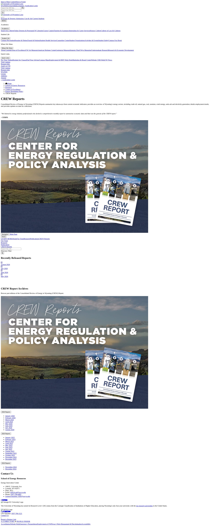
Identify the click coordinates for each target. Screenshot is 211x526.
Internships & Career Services (79, 31)
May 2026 (8, 424)
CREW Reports (44, 239)
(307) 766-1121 (16, 513)
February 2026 (10, 418)
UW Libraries (38, 31)
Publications (34, 239)
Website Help (15, 524)
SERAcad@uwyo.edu (18, 492)
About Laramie (6, 50)
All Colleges (116, 31)
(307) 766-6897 (16, 494)
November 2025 (11, 457)
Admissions (20, 19)
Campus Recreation (8, 40)
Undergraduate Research (99, 50)
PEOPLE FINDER (23, 521)
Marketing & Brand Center (81, 60)
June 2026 (8, 426)
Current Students (38, 19)
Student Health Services (48, 40)
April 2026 (9, 422)
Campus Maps (44, 60)
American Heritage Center (46, 50)
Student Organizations (77, 40)
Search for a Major (7, 31)
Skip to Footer (21, 2)
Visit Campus (5, 62)
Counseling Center (62, 40)
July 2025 (8, 449)
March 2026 (9, 420)
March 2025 (9, 441)
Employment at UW (44, 524)
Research (8, 87)
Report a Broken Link (8, 519)
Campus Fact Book (115, 40)
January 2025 (10, 437)
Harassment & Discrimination (71, 524)
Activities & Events (91, 40)
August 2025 (9, 451)
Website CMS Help (98, 60)
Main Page (13, 234)
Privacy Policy (56, 524)
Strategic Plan (74, 50)
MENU (4, 21)
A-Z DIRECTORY (8, 521)
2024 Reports (6, 463)
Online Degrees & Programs (24, 31)
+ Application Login (31, 6)
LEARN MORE (7, 239)
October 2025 (10, 455)
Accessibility (86, 524)
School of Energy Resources (15, 85)
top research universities (144, 506)
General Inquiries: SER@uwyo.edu (17, 496)
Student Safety (103, 40)
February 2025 (10, 439)
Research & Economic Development (121, 50)
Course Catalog (48, 31)
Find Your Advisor (32, 60)
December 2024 (10, 469)
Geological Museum (63, 50)
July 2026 (8, 428)
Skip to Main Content (8, 2)
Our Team (20, 239)
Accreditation (5, 524)
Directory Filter (6, 251)
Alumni (21, 6)
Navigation (5, 234)
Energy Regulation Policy (14, 91)
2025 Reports (6, 433)
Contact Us (5, 515)
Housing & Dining (21, 40)
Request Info (5, 64)
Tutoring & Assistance (61, 31)
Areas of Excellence (18, 50)
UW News (108, 60)
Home (9, 83)
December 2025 (10, 459)
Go (3, 12)
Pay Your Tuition (7, 60)
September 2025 (11, 453)
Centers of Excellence (12, 89)
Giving (9, 6)
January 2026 (10, 416)
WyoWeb (4, 6)
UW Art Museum (31, 50)
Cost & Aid (28, 19)
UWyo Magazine (85, 50)
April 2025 (9, 443)
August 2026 (9, 430)
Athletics (15, 6)
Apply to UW (5, 66)
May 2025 (8, 445)
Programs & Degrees (8, 19)
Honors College (95, 31)
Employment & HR (56, 60)
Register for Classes (19, 60)
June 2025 (8, 447)
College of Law (106, 31)
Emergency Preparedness (28, 524)
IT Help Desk (67, 60)
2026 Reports (6, 412)
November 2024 (11, 467)
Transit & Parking (33, 40)
